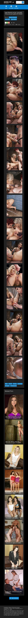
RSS (11, 609)
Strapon (7, 386)
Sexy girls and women (8, 2)
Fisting (15, 384)
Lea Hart (7, 19)
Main (6, 8)
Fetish (10, 384)
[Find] (23, 2)
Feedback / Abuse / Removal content (12, 607)
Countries (16, 8)
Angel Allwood (13, 17)
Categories (11, 8)
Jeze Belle (14, 19)
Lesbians (20, 384)
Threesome (13, 386)
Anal (6, 384)
